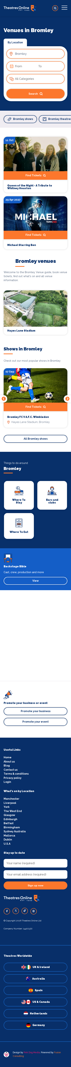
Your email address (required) (29, 524)
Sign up (35, 565)
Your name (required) (23, 543)
